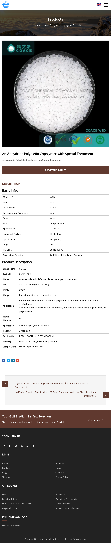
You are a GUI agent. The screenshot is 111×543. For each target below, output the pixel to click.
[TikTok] (33, 446)
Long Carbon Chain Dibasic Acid (17, 503)
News (58, 468)
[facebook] (4, 446)
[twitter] (16, 446)
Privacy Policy (62, 477)
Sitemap (6, 477)
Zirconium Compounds (66, 499)
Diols (4, 494)
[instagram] (27, 446)
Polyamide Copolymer (61, 25)
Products (45, 25)
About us (60, 463)
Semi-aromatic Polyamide (68, 508)
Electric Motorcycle (11, 525)
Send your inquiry (55, 169)
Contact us (94, 420)
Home (35, 25)
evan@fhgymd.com (78, 539)
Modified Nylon (63, 503)
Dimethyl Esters (9, 499)
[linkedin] (10, 446)
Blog (4, 472)
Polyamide (60, 494)
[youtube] (22, 446)
